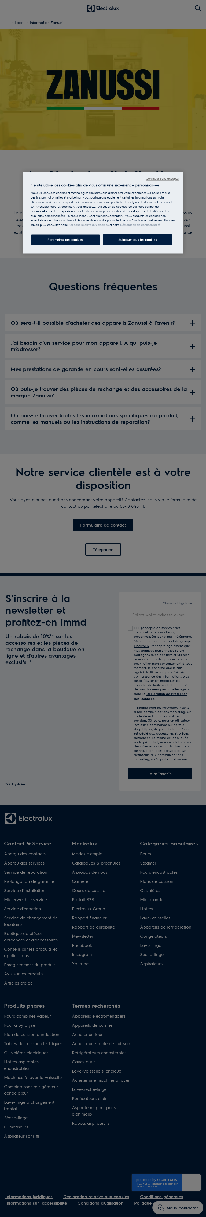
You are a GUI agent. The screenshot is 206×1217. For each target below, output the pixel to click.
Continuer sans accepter (162, 179)
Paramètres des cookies (65, 240)
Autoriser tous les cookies (137, 240)
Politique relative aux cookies (88, 225)
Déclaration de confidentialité (140, 225)
